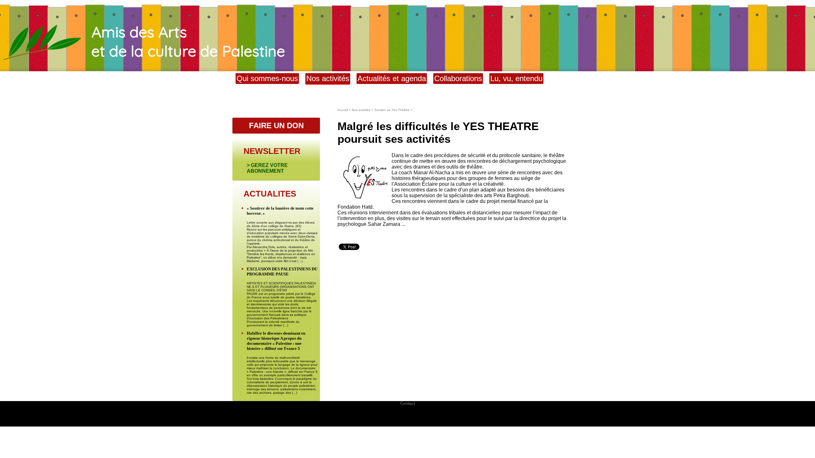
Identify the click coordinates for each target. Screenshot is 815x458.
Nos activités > (362, 110)
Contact (407, 403)
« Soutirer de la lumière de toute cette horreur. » (280, 211)
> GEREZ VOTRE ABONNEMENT (267, 168)
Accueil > (344, 110)
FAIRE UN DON (276, 125)
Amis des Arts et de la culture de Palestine (188, 41)
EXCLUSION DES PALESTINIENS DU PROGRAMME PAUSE (282, 271)
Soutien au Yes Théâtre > (393, 110)
